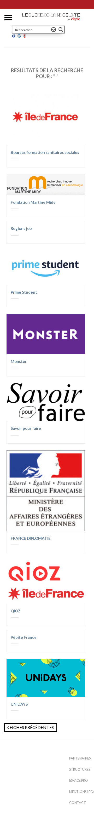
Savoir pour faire (26, 428)
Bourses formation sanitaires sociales (45, 152)
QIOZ (16, 610)
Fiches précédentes (31, 727)
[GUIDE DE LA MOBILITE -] (51, 15)
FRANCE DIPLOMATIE (31, 538)
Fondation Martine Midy (33, 202)
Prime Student (24, 292)
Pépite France (24, 637)
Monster (19, 361)
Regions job (21, 228)
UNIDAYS (19, 704)
